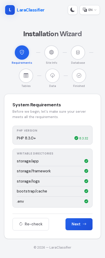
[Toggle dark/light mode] (72, 10)
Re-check (33, 224)
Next (77, 224)
